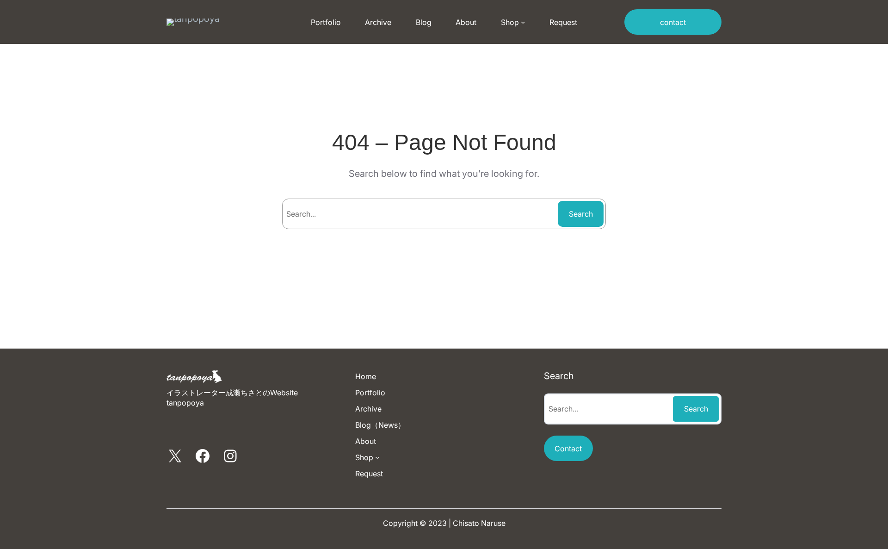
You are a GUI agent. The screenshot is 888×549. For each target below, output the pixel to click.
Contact (568, 448)
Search (581, 213)
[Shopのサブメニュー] (523, 22)
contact (673, 22)
